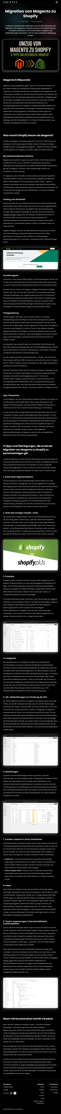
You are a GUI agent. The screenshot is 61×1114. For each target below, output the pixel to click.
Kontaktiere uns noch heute (36, 1065)
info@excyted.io (8, 1087)
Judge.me (53, 599)
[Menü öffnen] (56, 2)
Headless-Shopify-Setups (12, 215)
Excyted (13, 1033)
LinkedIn (5, 1090)
